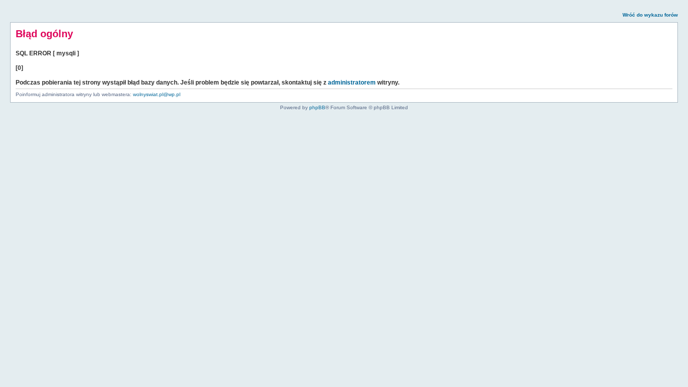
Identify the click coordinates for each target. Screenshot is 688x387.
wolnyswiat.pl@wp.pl (156, 94)
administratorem (352, 82)
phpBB (317, 107)
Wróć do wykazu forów (650, 15)
